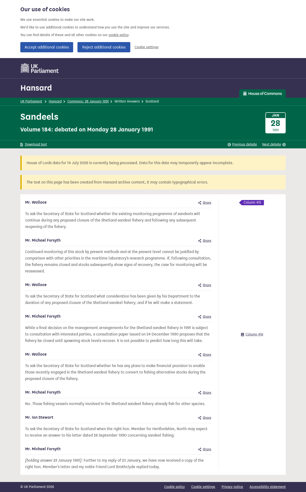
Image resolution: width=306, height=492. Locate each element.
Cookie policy (174, 487)
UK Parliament (31, 101)
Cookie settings (146, 47)
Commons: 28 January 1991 (88, 101)
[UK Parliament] (39, 68)
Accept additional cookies (47, 47)
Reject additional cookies (104, 47)
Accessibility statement (268, 487)
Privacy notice (232, 487)
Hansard (36, 88)
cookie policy (118, 35)
